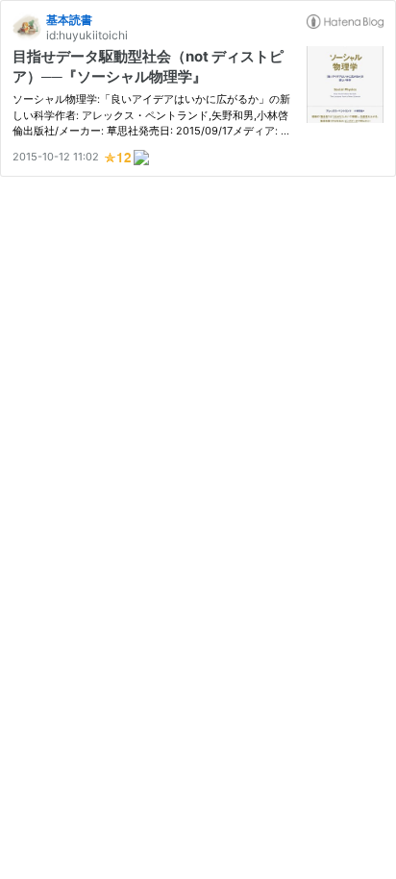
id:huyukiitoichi (87, 35)
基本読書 (69, 19)
